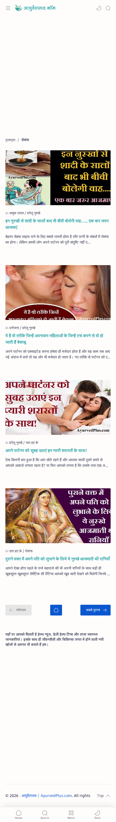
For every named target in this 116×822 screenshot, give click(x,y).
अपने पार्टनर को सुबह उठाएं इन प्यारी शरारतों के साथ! (46, 450)
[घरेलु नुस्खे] (33, 213)
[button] (99, 8)
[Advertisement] (58, 79)
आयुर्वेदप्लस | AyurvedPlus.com (47, 795)
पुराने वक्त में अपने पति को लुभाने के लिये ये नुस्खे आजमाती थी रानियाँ (57, 559)
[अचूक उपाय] (17, 213)
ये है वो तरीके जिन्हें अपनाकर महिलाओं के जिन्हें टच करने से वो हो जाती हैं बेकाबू (54, 339)
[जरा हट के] (32, 442)
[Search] (108, 8)
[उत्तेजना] (15, 327)
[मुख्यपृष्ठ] (56, 610)
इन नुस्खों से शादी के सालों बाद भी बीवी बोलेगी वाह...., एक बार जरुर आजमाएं (57, 224)
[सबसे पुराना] (95, 610)
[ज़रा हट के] (16, 551)
